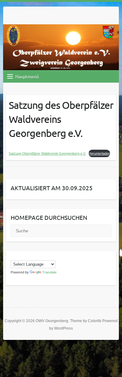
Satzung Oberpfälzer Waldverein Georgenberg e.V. (47, 153)
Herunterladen (99, 153)
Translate (49, 272)
